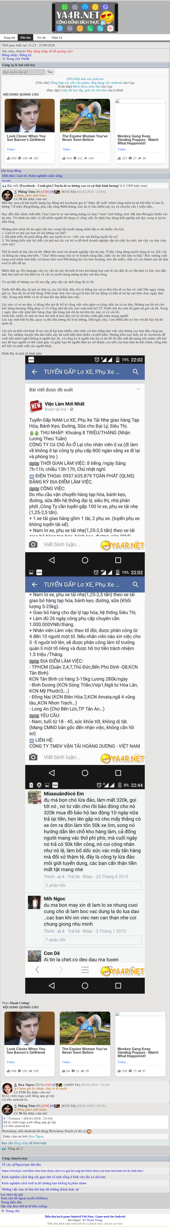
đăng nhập (21, 1143)
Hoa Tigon (36, 1136)
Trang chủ (9, 37)
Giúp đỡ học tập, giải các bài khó (84, 90)
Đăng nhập (9, 55)
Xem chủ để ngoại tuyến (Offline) (24, 1198)
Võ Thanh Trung (92, 1220)
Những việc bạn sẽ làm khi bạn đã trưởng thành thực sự (40, 1189)
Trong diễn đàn (11, 1202)
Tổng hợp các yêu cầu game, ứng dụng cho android (86, 82)
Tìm (49, 72)
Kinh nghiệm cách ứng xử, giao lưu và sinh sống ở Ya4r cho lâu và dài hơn (54, 1177)
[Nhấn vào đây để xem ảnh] (85, 461)
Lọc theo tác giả (12, 1194)
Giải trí (22, 176)
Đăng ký (26, 55)
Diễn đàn (8, 176)
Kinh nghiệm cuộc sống (45, 176)
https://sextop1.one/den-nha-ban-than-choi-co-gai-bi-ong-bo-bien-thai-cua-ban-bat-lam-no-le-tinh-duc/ (73, 1170)
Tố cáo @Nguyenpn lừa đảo (21, 1164)
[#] (52, 191)
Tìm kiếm (6, 180)
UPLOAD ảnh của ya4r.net (85, 79)
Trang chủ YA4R (17, 58)
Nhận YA (57, 37)
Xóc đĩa (41, 37)
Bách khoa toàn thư (86, 86)
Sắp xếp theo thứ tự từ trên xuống (24, 1206)
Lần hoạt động (11, 170)
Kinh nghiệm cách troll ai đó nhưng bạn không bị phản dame (44, 1183)
